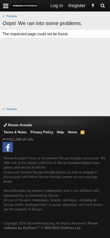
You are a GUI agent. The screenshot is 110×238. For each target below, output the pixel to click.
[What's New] (93, 6)
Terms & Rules (15, 132)
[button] (5, 6)
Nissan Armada (19, 125)
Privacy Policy (41, 132)
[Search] (102, 6)
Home (72, 132)
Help (60, 132)
